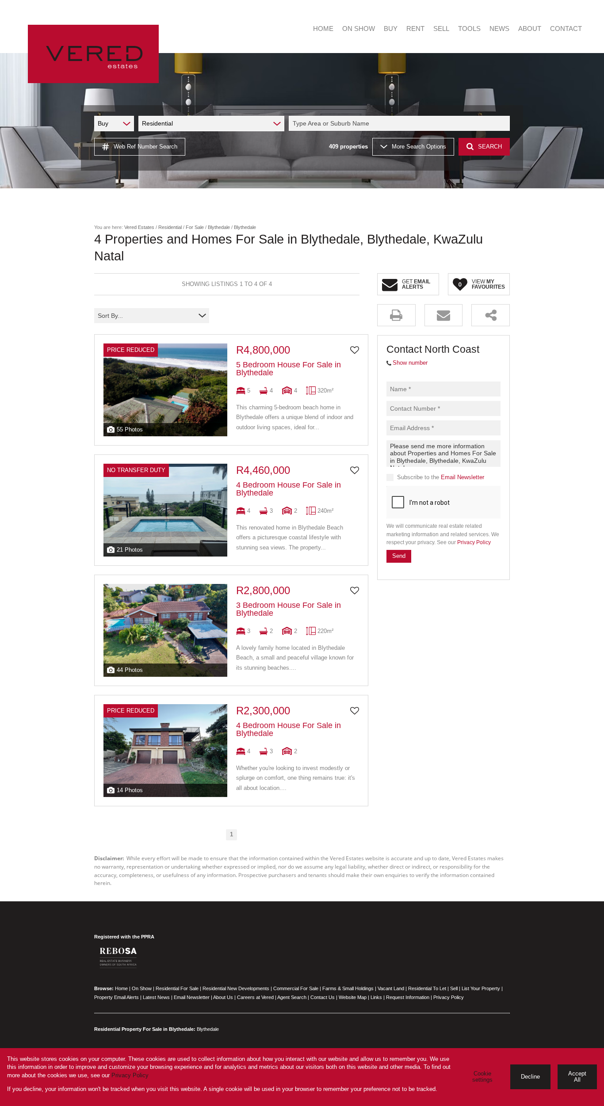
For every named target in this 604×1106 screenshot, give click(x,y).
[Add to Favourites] (354, 350)
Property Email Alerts (116, 997)
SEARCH (490, 146)
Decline (530, 1076)
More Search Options (419, 146)
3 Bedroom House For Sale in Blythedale (288, 609)
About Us (223, 997)
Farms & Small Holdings (348, 988)
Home (121, 988)
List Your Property (481, 988)
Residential (170, 227)
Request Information (407, 997)
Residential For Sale (177, 988)
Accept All (577, 1076)
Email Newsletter (462, 477)
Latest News (156, 997)
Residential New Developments (236, 988)
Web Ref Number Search (145, 146)
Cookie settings (482, 1076)
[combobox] (400, 123)
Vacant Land (391, 988)
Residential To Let (427, 988)
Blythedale (219, 227)
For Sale (195, 227)
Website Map (353, 997)
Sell (454, 988)
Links (376, 997)
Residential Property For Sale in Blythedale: (144, 1029)
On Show (142, 988)
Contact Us (322, 997)
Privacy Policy (474, 542)
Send (398, 556)
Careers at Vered (255, 997)
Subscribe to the (440, 477)
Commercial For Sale (295, 988)
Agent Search (291, 997)
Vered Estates (139, 227)
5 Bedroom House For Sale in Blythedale (288, 369)
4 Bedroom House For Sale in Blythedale (288, 489)
